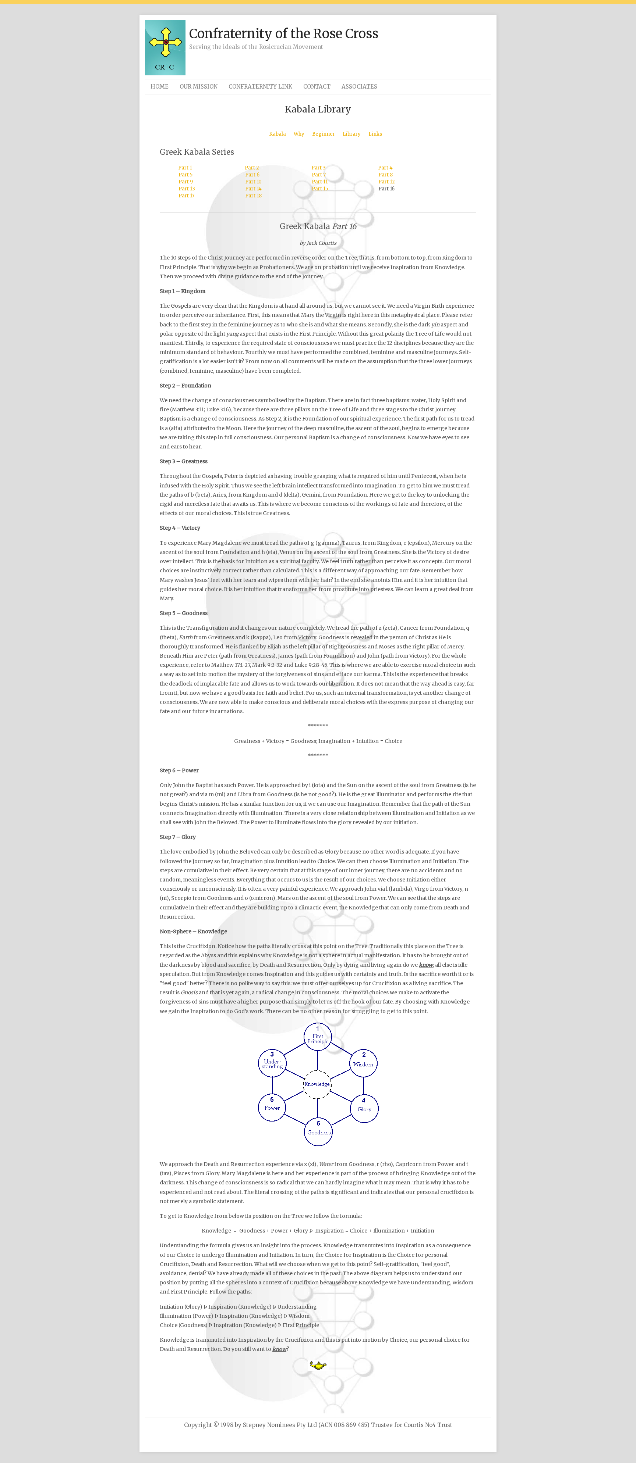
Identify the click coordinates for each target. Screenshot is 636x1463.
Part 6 (252, 175)
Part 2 (252, 168)
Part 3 (318, 168)
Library (352, 134)
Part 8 (385, 175)
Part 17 (186, 196)
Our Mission (199, 86)
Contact (317, 86)
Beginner (323, 134)
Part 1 (185, 168)
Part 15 (320, 189)
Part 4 (385, 168)
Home (160, 86)
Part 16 (386, 189)
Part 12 (386, 182)
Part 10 (253, 182)
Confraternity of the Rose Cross (283, 34)
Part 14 (253, 189)
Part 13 (187, 189)
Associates (359, 86)
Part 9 (186, 182)
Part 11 (320, 182)
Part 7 (319, 175)
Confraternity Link (260, 86)
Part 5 (185, 175)
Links (375, 134)
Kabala (277, 134)
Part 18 (253, 196)
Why (299, 134)
